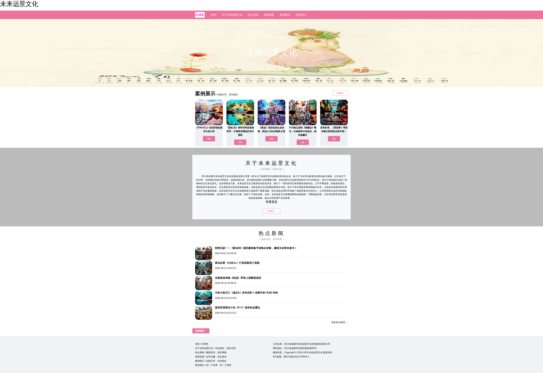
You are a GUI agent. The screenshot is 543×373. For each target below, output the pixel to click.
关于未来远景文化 (232, 14)
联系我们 (301, 14)
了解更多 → (271, 211)
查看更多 (272, 202)
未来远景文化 (19, 3)
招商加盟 (269, 14)
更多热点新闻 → (339, 322)
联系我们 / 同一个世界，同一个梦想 (213, 365)
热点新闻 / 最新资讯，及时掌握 (211, 352)
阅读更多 (340, 93)
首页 (213, 14)
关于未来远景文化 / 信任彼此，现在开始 (215, 348)
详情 (209, 139)
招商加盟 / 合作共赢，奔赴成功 (211, 356)
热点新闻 (253, 14)
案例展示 (285, 14)
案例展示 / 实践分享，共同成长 (211, 361)
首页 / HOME (201, 344)
